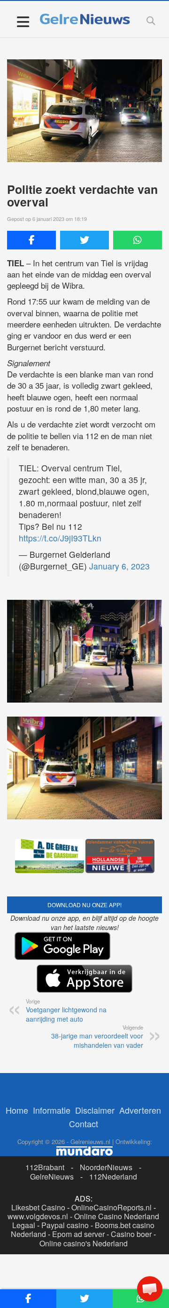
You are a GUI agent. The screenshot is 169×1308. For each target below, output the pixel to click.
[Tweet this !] (84, 240)
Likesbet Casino (38, 1207)
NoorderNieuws (106, 1167)
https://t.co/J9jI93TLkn (60, 538)
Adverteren (140, 1110)
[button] (149, 1288)
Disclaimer (95, 1110)
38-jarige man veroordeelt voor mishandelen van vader (97, 1037)
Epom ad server (78, 1234)
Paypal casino (65, 1225)
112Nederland (113, 1176)
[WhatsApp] (137, 240)
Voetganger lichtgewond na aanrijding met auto (66, 1010)
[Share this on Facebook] (31, 240)
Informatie (51, 1110)
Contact (83, 1123)
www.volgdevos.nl (38, 1216)
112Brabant (44, 1167)
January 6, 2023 (119, 566)
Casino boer (131, 1234)
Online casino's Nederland (83, 1243)
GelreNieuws (52, 1176)
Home (17, 1110)
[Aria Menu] (22, 21)
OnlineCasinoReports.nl (111, 1207)
